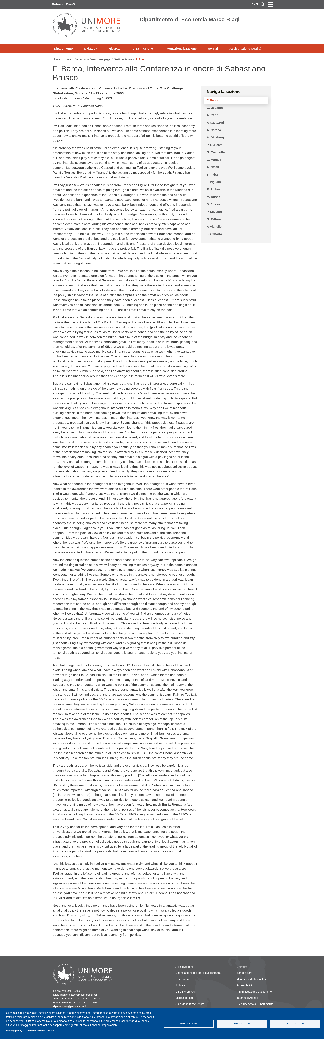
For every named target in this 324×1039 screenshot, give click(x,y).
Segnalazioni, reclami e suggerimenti (198, 972)
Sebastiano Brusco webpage (92, 59)
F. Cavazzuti (215, 122)
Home (56, 59)
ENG (254, 4)
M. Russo (213, 197)
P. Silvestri (214, 211)
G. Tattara (214, 219)
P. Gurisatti (215, 145)
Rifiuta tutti (241, 1023)
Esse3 (70, 4)
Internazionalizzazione (181, 48)
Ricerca (114, 48)
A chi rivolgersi (185, 966)
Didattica (90, 48)
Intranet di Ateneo (247, 997)
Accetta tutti (295, 1023)
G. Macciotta (216, 152)
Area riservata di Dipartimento (255, 1004)
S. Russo (213, 204)
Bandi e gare (244, 972)
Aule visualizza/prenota (190, 1004)
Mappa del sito (185, 997)
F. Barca (212, 100)
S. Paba (212, 174)
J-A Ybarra (214, 234)
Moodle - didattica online (252, 979)
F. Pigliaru (214, 182)
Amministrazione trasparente (254, 991)
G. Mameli (214, 159)
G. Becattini (215, 107)
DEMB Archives (185, 991)
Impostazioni (188, 1023)
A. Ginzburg (215, 137)
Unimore (242, 966)
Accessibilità (244, 985)
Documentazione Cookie (40, 1030)
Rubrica (57, 4)
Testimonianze (123, 59)
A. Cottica (214, 130)
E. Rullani (214, 189)
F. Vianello (214, 226)
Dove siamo (183, 979)
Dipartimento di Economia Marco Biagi (190, 19)
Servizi (213, 48)
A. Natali (213, 167)
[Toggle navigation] (270, 4)
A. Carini (213, 115)
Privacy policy (14, 1030)
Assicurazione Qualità (245, 48)
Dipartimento (63, 48)
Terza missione (142, 48)
